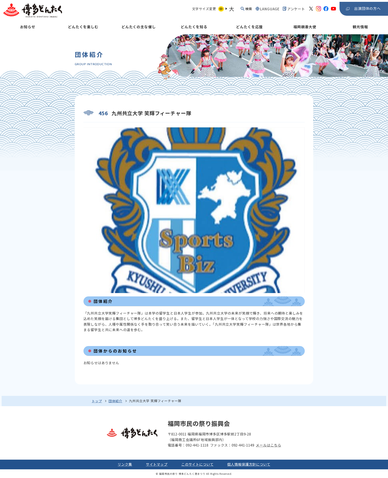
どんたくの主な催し (138, 26)
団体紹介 (115, 401)
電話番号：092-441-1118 (188, 445)
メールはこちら (268, 445)
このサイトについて (197, 464)
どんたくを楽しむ (83, 26)
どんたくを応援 (249, 26)
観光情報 (360, 26)
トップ (97, 401)
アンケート (296, 8)
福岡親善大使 (304, 26)
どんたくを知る (194, 26)
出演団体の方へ (367, 8)
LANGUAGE (269, 8)
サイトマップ (157, 464)
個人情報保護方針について (248, 464)
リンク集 (125, 464)
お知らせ (27, 26)
